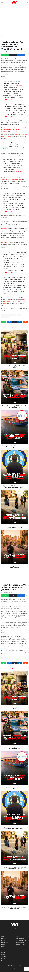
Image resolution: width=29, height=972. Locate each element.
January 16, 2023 (8, 99)
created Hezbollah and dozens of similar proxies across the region (14, 301)
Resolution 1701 (5, 228)
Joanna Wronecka (12, 314)
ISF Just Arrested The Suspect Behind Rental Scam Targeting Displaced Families (14, 486)
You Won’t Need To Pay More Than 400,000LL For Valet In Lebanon (14, 566)
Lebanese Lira (5, 658)
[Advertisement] (14, 20)
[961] (14, 2)
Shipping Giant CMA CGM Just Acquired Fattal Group (14, 446)
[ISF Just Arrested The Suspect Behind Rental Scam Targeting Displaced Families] (14, 467)
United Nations (5, 316)
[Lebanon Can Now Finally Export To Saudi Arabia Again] (14, 347)
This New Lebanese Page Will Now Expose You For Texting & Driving (14, 406)
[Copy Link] (13, 55)
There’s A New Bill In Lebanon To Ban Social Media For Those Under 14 (14, 526)
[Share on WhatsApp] (5, 55)
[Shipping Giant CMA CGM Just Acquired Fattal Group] (14, 427)
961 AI (3, 592)
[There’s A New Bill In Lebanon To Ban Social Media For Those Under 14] (14, 507)
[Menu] (2, 2)
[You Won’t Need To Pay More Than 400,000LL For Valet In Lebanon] (14, 547)
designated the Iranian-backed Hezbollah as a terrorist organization (14, 129)
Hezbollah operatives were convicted (11, 179)
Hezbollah (4, 314)
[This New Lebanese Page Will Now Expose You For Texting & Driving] (14, 387)
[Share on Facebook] (21, 55)
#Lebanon (18, 85)
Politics (19, 314)
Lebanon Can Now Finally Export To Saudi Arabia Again (14, 366)
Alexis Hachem (5, 51)
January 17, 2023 (8, 272)
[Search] (27, 2)
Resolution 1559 (5, 242)
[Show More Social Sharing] (26, 55)
